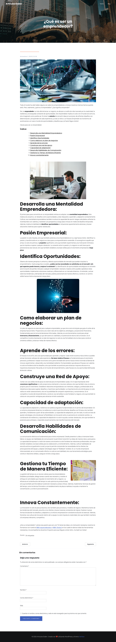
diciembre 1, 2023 (26, 56)
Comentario (24, 566)
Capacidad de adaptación (40, 148)
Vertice (81, 637)
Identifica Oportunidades (39, 138)
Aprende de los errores (39, 143)
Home (102, 4)
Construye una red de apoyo (41, 145)
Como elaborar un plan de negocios (44, 140)
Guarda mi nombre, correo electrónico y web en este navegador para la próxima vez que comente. (54, 613)
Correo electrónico (26, 598)
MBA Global (57, 527)
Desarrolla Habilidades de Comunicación (45, 150)
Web (21, 605)
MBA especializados (43, 527)
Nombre (23, 590)
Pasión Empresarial (37, 135)
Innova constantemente (39, 155)
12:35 (35, 56)
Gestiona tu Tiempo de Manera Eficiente (45, 153)
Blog (109, 4)
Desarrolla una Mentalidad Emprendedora (46, 133)
